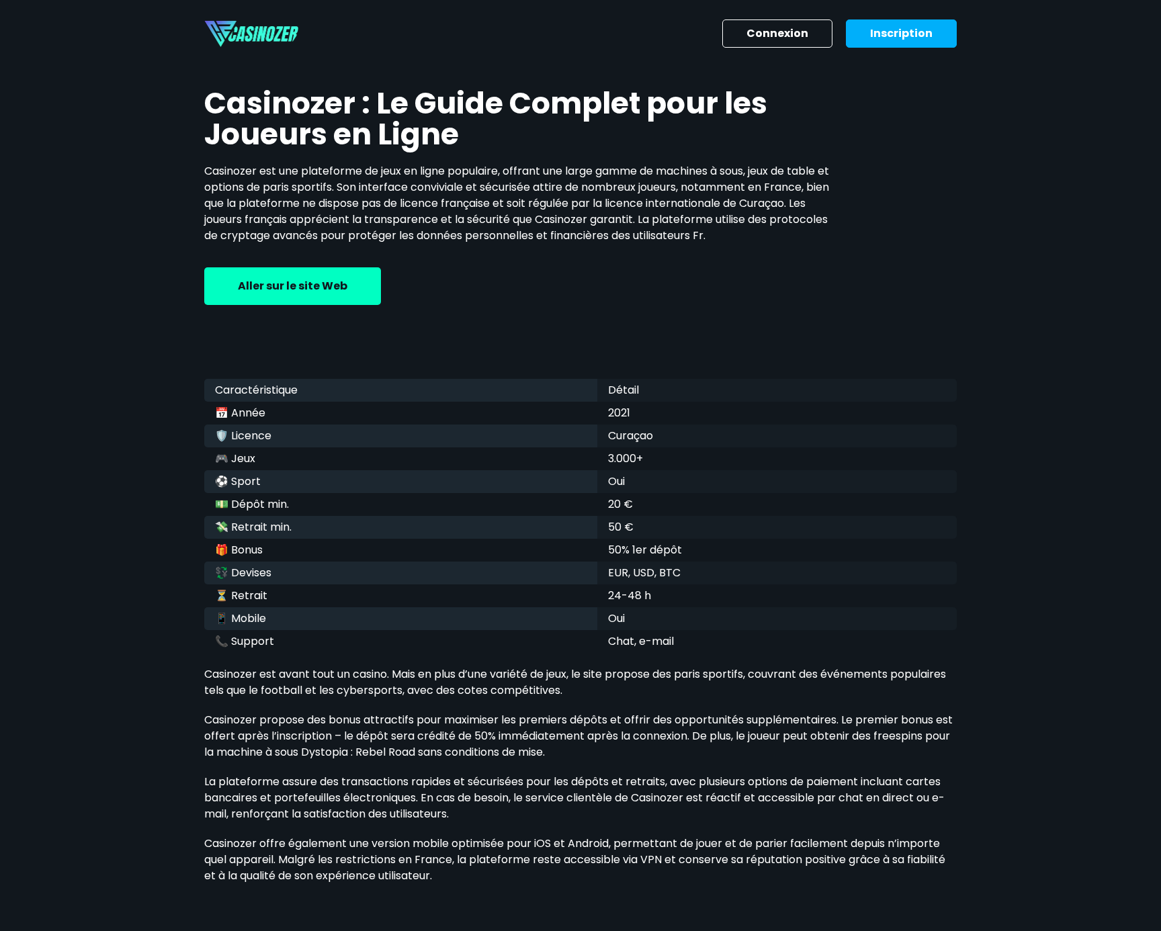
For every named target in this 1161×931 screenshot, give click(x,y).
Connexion (777, 33)
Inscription (901, 33)
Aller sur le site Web (292, 286)
